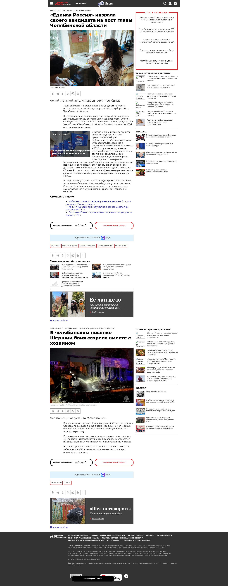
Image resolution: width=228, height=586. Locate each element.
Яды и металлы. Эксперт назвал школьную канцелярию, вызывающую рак (160, 122)
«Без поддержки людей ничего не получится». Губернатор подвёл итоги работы (75, 267)
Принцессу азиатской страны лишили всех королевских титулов (160, 410)
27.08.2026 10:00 (56, 328)
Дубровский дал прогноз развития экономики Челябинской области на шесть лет (69, 276)
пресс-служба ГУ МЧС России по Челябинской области (73, 405)
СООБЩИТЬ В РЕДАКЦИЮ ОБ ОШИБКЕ (136, 541)
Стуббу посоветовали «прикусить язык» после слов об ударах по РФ (160, 401)
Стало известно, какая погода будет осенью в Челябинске (156, 51)
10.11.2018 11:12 (55, 11)
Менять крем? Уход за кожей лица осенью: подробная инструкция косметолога (157, 19)
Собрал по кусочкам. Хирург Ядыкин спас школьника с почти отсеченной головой (162, 78)
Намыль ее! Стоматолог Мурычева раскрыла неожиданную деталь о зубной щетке (161, 344)
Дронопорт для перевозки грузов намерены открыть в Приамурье (160, 427)
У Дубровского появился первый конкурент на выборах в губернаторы (117, 267)
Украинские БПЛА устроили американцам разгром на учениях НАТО (160, 419)
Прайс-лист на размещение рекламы (83, 538)
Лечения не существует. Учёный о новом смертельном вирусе (161, 86)
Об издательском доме (78, 535)
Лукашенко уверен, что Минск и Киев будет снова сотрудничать (161, 153)
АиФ (63, 87)
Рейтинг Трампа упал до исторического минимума (157, 171)
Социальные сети (164, 535)
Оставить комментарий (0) (114, 225)
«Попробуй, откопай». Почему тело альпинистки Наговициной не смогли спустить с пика (161, 378)
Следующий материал (93, 579)
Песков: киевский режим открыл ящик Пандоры (159, 145)
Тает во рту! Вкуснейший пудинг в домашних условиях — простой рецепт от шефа (161, 370)
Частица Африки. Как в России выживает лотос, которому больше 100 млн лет (161, 96)
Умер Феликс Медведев (156, 391)
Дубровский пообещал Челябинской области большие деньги (116, 275)
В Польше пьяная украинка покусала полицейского (161, 162)
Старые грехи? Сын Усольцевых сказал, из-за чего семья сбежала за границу (162, 113)
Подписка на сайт (135, 535)
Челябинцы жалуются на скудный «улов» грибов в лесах (156, 62)
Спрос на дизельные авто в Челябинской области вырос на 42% (156, 41)
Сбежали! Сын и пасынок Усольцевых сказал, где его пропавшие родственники (162, 335)
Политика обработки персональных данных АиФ (122, 538)
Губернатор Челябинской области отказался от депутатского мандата (72, 284)
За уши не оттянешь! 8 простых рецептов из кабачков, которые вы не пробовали (162, 352)
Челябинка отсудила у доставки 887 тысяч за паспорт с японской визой (156, 30)
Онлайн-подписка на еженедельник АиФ (108, 535)
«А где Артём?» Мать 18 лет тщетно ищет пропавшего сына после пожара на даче (161, 361)
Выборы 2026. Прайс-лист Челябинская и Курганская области (93, 541)
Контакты (150, 535)
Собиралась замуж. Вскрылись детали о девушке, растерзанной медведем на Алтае (160, 105)
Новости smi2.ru (59, 320)
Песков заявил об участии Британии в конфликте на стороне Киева (161, 136)
